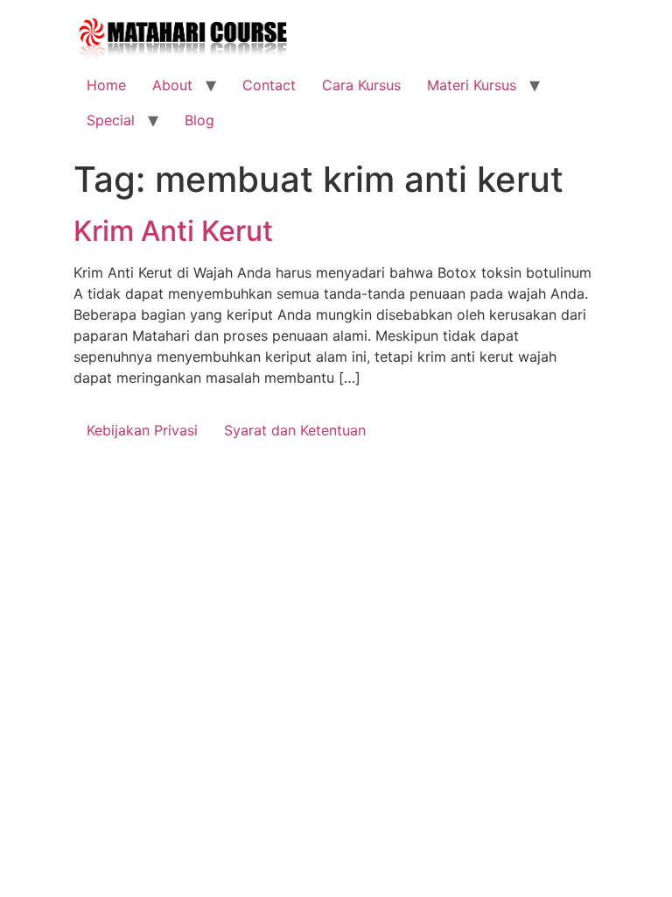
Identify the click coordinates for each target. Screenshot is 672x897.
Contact (269, 85)
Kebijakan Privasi (142, 430)
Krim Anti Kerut (173, 231)
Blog (199, 120)
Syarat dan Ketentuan (295, 430)
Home (106, 85)
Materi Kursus (471, 85)
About (172, 85)
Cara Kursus (361, 85)
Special (111, 120)
